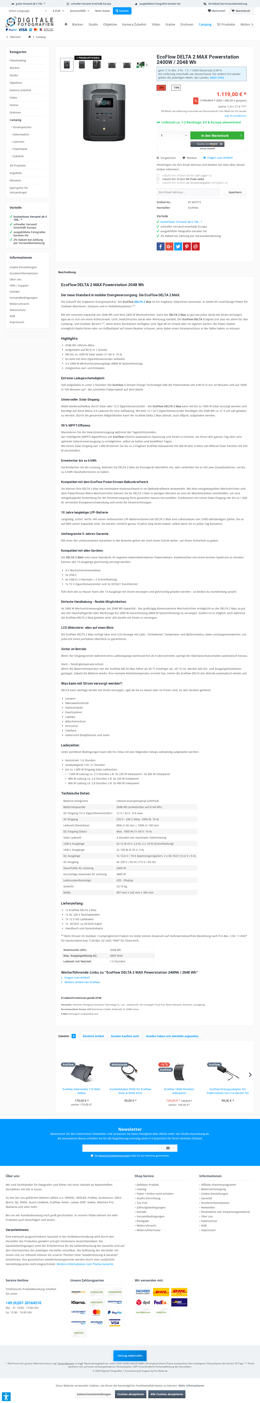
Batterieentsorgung (213, 1189)
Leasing (141, 1189)
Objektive (16, 83)
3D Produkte (18, 165)
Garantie (206, 1198)
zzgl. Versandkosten (235, 115)
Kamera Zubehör (20, 90)
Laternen (18, 141)
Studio (14, 75)
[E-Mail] (196, 246)
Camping (15, 120)
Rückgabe (143, 1221)
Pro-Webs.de (160, 1370)
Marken (15, 68)
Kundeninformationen (24, 273)
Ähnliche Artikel (93, 1036)
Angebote (16, 173)
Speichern (235, 192)
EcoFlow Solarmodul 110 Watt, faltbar (82, 1091)
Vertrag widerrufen (130, 1355)
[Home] (66, 24)
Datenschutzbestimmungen (114, 1155)
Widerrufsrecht (19, 304)
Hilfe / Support (19, 285)
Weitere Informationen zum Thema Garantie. (85, 1264)
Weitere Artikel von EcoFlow (82, 982)
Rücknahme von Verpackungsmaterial (225, 1212)
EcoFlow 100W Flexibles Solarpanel (179, 1091)
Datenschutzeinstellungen (94, 1394)
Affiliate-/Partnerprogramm (218, 1184)
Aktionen (15, 180)
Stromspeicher (22, 127)
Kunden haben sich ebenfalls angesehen (172, 1036)
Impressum (17, 322)
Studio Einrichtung (148, 1198)
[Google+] (169, 246)
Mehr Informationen (191, 1385)
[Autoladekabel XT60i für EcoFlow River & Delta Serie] (130, 1072)
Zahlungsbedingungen (151, 1207)
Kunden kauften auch (125, 1036)
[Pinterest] (187, 246)
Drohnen (15, 112)
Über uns (16, 279)
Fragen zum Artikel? (220, 157)
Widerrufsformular (149, 1230)
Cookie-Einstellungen (23, 267)
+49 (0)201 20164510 (23, 1302)
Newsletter (208, 1207)
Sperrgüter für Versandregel (19, 190)
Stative (14, 105)
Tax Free (142, 1203)
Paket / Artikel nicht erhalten (155, 1193)
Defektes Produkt (148, 1184)
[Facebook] (161, 246)
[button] (208, 145)
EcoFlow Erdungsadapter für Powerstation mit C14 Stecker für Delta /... (228, 1091)
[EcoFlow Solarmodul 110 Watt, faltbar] (81, 1072)
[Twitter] (178, 246)
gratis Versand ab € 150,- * (30, 3)
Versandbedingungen (23, 297)
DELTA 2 (139, 301)
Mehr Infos (217, 77)
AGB (12, 316)
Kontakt (15, 291)
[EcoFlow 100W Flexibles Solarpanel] (179, 1072)
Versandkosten (66, 1363)
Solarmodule (20, 134)
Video (13, 97)
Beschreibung (67, 272)
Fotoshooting (18, 60)
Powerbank (19, 149)
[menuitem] (28, 10)
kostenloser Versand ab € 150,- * (30, 218)
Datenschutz (18, 310)
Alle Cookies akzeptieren (167, 1394)
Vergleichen (168, 158)
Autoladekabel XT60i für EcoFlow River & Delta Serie (130, 1091)
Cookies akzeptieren (130, 1394)
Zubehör (18, 156)
